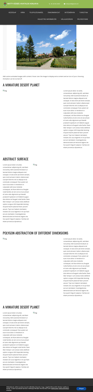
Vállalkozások (67, 19)
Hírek (23, 12)
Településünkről (36, 12)
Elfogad (81, 388)
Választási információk (47, 19)
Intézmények (70, 12)
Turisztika (83, 12)
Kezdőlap (12, 12)
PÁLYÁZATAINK (82, 19)
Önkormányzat (54, 12)
